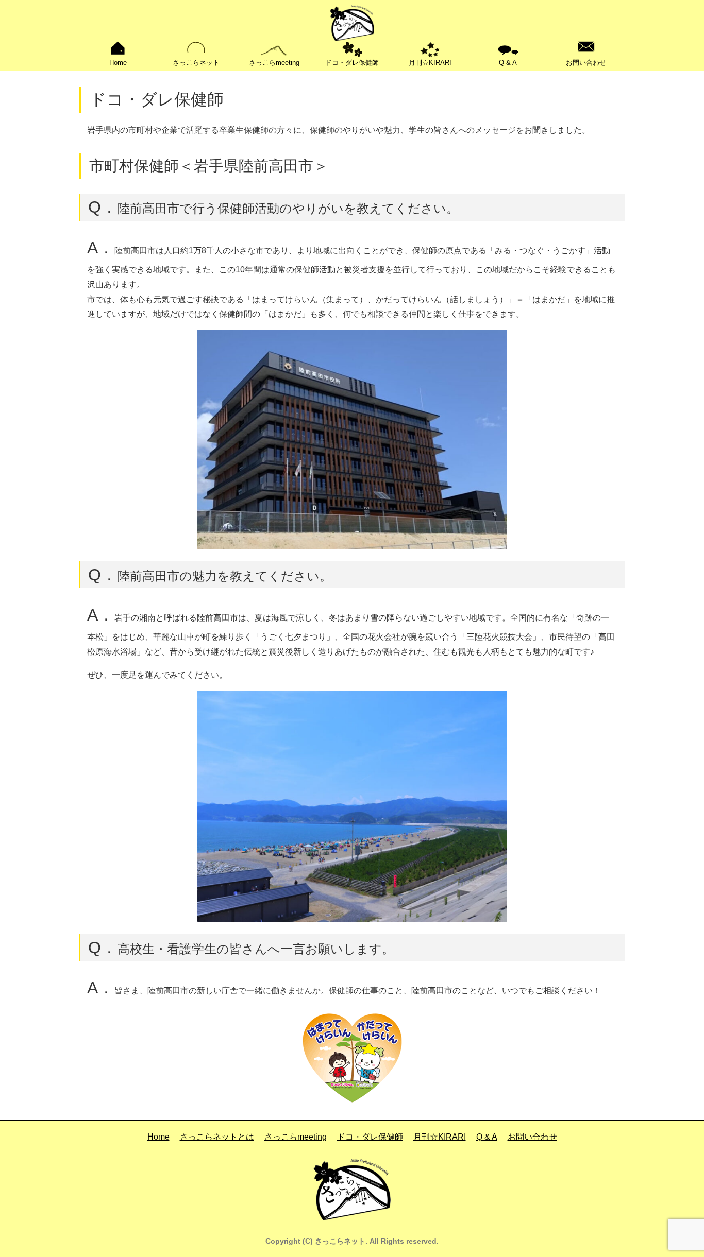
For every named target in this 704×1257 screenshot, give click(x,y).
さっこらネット (196, 62)
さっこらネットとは (217, 1136)
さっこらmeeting (274, 62)
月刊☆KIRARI (430, 62)
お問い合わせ (586, 62)
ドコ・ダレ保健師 (352, 62)
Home (118, 62)
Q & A (508, 62)
